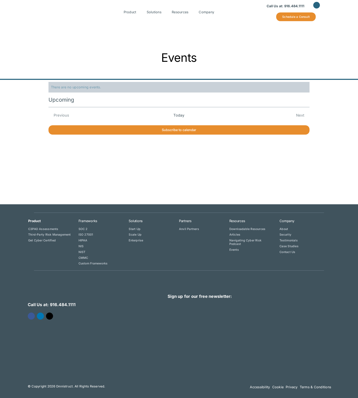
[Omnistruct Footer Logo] (71, 280)
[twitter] (49, 316)
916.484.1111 (294, 6)
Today (178, 115)
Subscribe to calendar (179, 130)
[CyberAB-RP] (239, 337)
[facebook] (31, 316)
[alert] (179, 87)
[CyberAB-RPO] (302, 337)
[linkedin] (316, 5)
